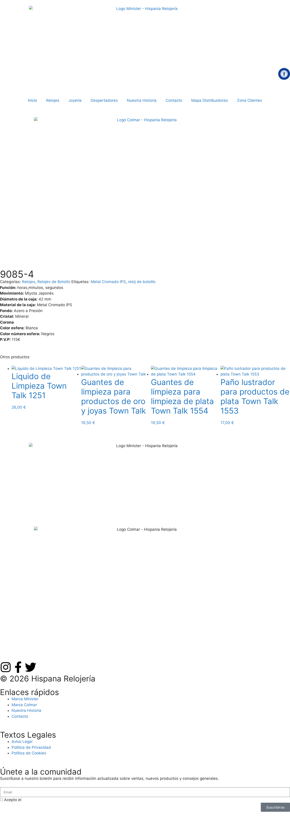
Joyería (75, 100)
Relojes (52, 100)
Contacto (174, 100)
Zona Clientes (249, 100)
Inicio (32, 100)
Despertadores (104, 100)
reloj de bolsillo (141, 281)
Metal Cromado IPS (108, 281)
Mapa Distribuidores (209, 100)
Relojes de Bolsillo (53, 281)
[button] (284, 74)
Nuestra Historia (142, 100)
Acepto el (45, 799)
